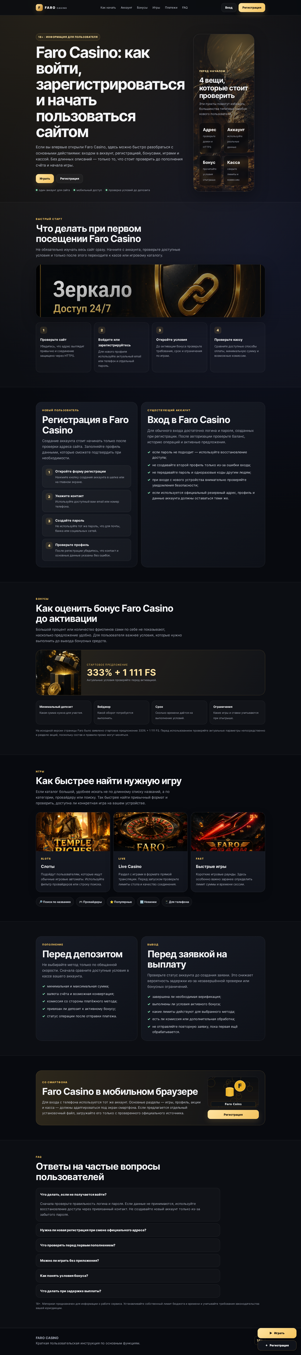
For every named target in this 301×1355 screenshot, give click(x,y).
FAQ (185, 7)
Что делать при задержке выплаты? (70, 1291)
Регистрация (251, 7)
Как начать (108, 7)
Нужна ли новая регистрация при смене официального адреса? (93, 1230)
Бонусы (142, 7)
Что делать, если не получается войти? (73, 1194)
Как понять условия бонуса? (64, 1276)
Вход (229, 7)
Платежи (171, 7)
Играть (45, 178)
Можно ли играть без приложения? (69, 1260)
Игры (156, 7)
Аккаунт (126, 7)
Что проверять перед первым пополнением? (77, 1245)
